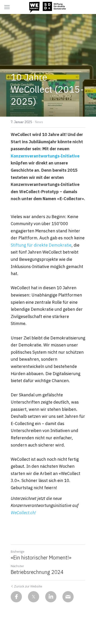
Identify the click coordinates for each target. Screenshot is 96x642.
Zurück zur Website (28, 586)
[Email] (68, 596)
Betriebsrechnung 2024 (37, 572)
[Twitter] (33, 596)
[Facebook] (16, 596)
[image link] (48, 7)
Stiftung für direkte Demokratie (41, 245)
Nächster (17, 566)
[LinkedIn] (50, 596)
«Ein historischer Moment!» (41, 557)
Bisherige (17, 551)
